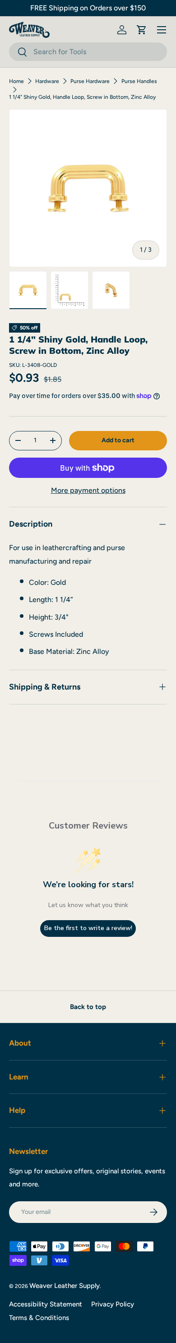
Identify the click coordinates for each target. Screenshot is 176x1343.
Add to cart (118, 440)
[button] (142, 30)
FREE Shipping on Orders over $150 (88, 8)
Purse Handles (139, 81)
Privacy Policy (112, 1304)
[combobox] (88, 51)
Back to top (88, 1007)
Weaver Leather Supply (64, 1286)
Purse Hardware (90, 81)
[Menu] (161, 30)
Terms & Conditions (39, 1318)
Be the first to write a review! (88, 928)
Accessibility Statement (45, 1304)
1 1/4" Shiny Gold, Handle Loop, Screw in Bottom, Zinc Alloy (82, 97)
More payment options (88, 490)
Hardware (47, 81)
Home (16, 81)
